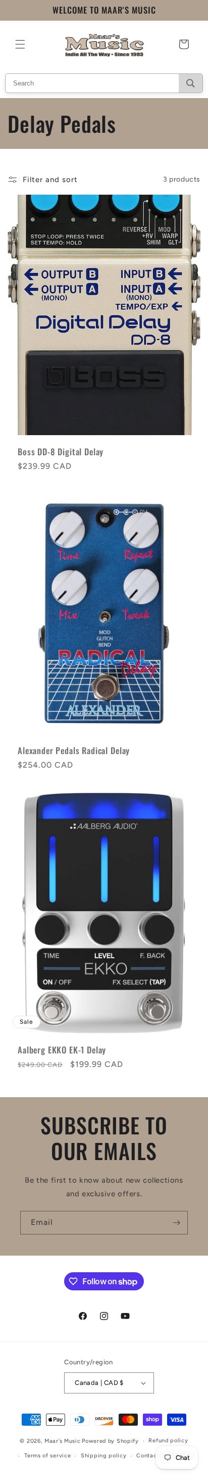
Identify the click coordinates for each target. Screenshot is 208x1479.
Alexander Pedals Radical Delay (74, 751)
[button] (20, 44)
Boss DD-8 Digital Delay (60, 451)
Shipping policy (104, 1455)
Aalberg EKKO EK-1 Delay (62, 1050)
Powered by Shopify (110, 1441)
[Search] (190, 83)
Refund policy (168, 1440)
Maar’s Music (62, 1441)
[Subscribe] (176, 1223)
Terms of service (47, 1455)
